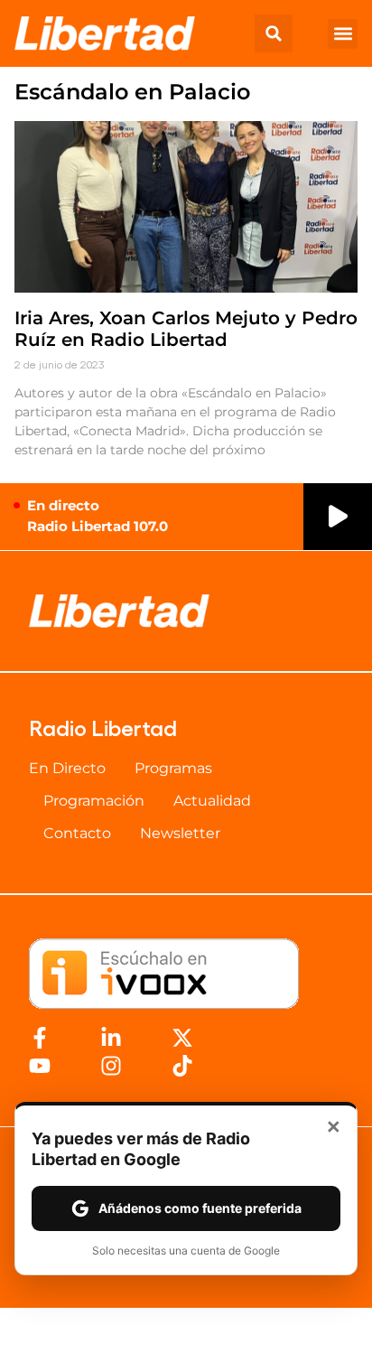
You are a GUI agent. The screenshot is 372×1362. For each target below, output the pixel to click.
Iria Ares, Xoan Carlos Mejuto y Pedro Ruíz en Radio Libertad (186, 328)
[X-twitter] (182, 1038)
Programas (173, 768)
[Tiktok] (182, 1066)
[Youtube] (40, 1066)
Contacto (77, 833)
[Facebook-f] (40, 1038)
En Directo (67, 768)
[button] (274, 33)
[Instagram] (111, 1066)
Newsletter (180, 833)
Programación (93, 800)
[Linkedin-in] (111, 1038)
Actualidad (212, 800)
